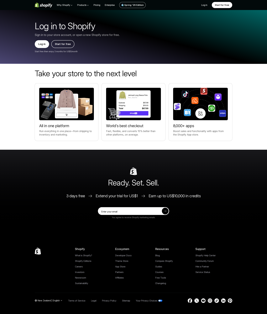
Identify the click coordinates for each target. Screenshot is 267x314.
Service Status (202, 272)
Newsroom (80, 277)
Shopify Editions (83, 261)
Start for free (222, 5)
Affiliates (119, 277)
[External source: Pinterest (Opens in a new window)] (230, 300)
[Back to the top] (38, 251)
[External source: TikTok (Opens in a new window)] (216, 300)
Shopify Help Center (205, 255)
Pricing (96, 5)
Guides (158, 266)
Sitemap (126, 300)
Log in (204, 5)
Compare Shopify (164, 261)
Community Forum (204, 261)
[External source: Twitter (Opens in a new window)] (196, 300)
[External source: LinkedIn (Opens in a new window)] (223, 300)
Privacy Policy (109, 300)
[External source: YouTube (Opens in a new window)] (203, 300)
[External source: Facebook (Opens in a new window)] (190, 300)
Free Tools (160, 277)
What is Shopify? (83, 255)
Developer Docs (123, 255)
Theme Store (121, 261)
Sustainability (81, 283)
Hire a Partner (202, 266)
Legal (93, 300)
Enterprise (110, 5)
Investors (79, 272)
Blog (157, 255)
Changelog (160, 283)
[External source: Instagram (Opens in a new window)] (210, 300)
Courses (159, 272)
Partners (119, 272)
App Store (120, 266)
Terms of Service (76, 300)
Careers (79, 266)
